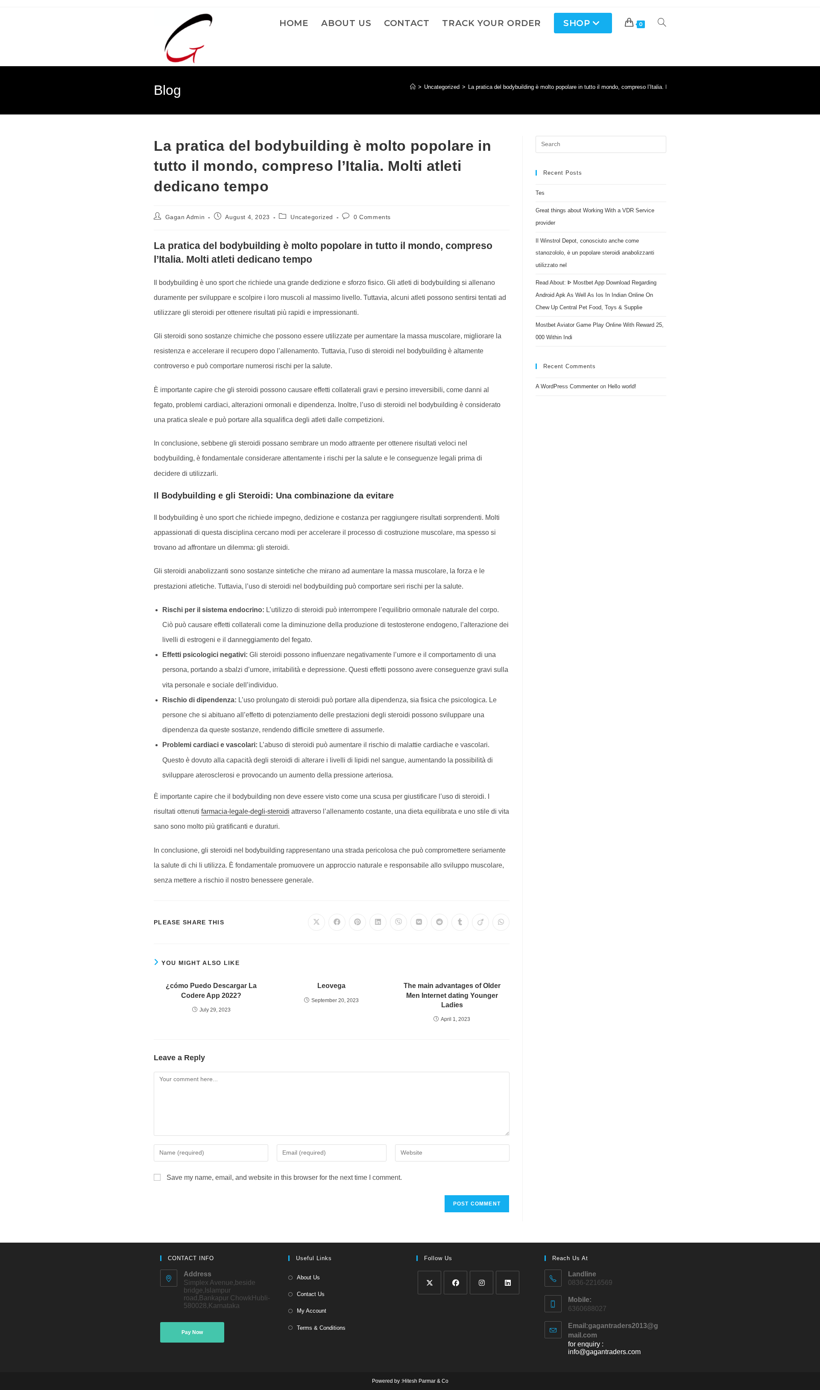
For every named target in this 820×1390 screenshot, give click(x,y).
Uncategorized (311, 217)
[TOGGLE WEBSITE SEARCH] (662, 23)
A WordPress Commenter (567, 386)
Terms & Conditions (321, 1328)
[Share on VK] (419, 922)
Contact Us (311, 1294)
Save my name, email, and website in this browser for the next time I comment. (284, 1177)
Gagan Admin (185, 217)
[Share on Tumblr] (460, 922)
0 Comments (372, 217)
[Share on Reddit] (439, 922)
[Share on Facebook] (337, 922)
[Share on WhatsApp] (501, 922)
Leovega (331, 985)
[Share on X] (316, 922)
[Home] (413, 87)
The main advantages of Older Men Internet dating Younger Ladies (452, 995)
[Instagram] (481, 1282)
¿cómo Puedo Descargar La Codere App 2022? (211, 990)
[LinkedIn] (507, 1282)
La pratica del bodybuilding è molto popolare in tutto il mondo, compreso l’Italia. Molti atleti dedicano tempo (600, 87)
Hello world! (622, 386)
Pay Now (192, 1332)
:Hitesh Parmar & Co (424, 1381)
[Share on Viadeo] (480, 922)
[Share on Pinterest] (357, 922)
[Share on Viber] (398, 922)
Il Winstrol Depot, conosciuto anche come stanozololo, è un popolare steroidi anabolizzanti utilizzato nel (595, 253)
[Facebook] (455, 1282)
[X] (429, 1282)
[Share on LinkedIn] (378, 922)
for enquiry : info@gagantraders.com (604, 1347)
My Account (311, 1311)
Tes (540, 193)
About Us (308, 1277)
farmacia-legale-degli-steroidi (245, 811)
